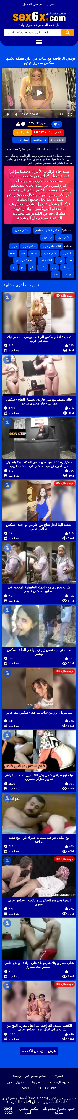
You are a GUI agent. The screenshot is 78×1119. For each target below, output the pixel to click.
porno (34, 253)
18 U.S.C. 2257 (47, 1088)
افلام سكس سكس (25, 260)
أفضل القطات (21, 140)
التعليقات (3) (57, 140)
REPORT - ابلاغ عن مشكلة (48, 132)
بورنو (54, 267)
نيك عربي (47, 237)
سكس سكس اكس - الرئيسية (29, 1076)
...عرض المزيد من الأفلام (39, 1051)
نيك (14, 267)
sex (23, 253)
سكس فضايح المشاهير (48, 230)
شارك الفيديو (39, 140)
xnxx (12, 253)
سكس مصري (21, 230)
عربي (14, 246)
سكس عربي (63, 237)
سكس (43, 267)
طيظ (55, 274)
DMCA (26, 1088)
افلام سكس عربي (51, 246)
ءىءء (60, 260)
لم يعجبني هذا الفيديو (23, 124)
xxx (70, 260)
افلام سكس (46, 260)
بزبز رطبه (67, 267)
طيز (32, 267)
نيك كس (68, 274)
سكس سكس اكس (29, 1110)
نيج (22, 267)
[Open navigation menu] (39, 42)
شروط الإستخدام (59, 1082)
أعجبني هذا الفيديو (18, 124)
